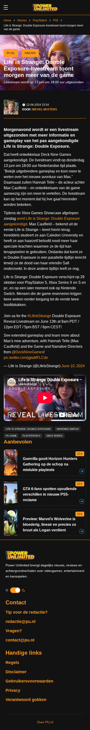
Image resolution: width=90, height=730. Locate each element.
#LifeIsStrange (39, 316)
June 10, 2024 (73, 366)
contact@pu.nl (20, 640)
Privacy (13, 690)
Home (7, 20)
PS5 (55, 20)
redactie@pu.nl (21, 621)
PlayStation (40, 20)
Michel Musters (44, 109)
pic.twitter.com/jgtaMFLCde (26, 358)
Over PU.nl (45, 722)
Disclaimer (16, 671)
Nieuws (22, 20)
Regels (12, 662)
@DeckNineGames (28, 352)
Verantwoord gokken (26, 699)
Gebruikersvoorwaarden (29, 681)
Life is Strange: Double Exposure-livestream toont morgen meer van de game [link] (43, 27)
